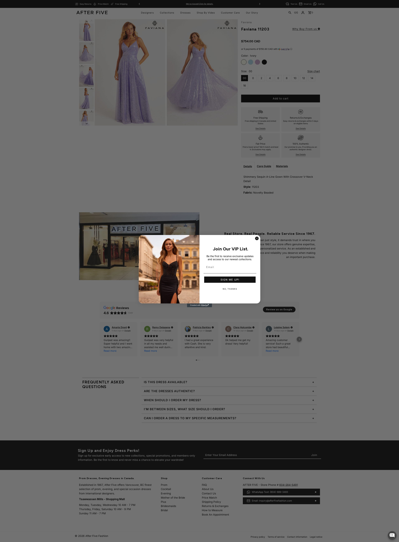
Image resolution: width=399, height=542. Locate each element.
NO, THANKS (230, 289)
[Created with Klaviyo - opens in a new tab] (199, 305)
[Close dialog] (257, 238)
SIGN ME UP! (230, 279)
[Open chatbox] (392, 535)
